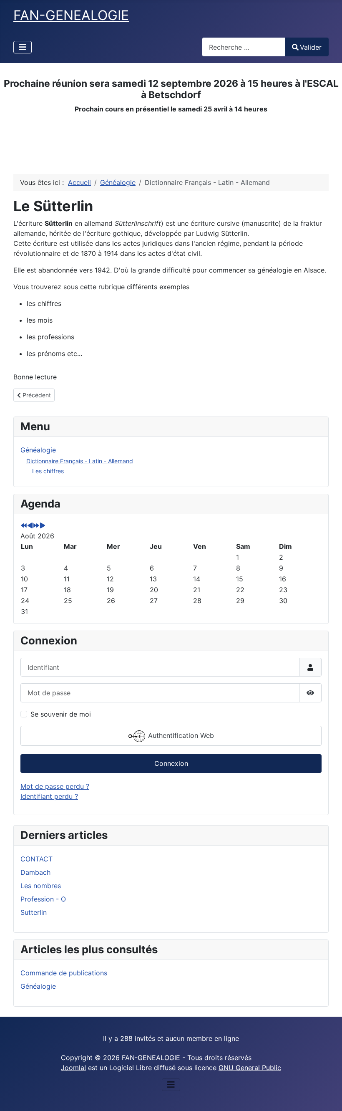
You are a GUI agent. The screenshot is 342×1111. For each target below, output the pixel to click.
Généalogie (38, 450)
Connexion (171, 763)
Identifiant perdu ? (49, 796)
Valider (311, 47)
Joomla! (73, 1067)
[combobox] (243, 47)
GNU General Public (250, 1067)
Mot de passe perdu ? (54, 786)
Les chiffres (48, 471)
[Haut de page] (327, 1095)
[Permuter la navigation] (22, 47)
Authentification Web (180, 735)
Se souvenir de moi (60, 714)
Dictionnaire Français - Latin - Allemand (79, 461)
